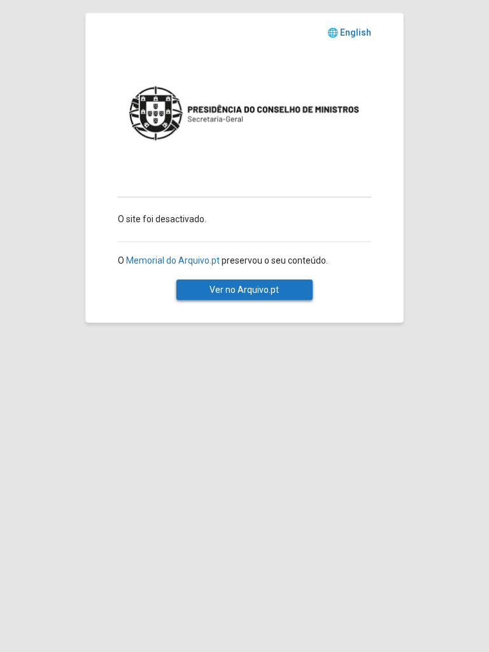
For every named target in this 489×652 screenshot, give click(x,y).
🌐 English (349, 32)
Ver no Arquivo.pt (244, 290)
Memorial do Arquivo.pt (173, 260)
